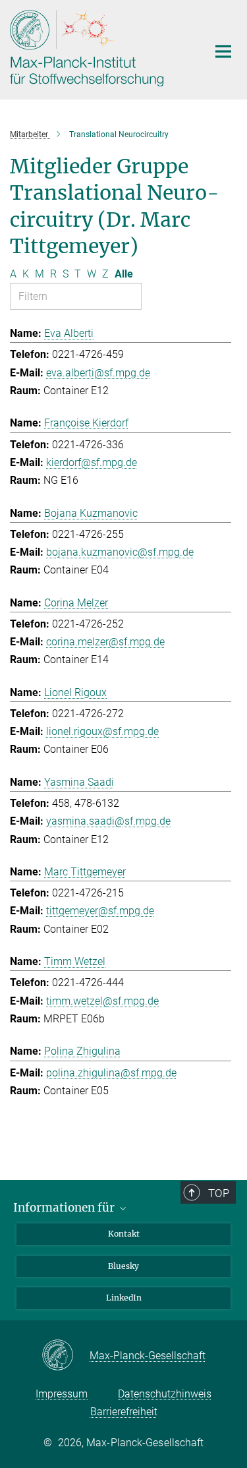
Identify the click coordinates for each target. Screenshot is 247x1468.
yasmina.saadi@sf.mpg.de (108, 821)
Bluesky (123, 1266)
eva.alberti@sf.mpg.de (98, 373)
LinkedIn (124, 1298)
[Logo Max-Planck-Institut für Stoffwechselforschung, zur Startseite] (99, 48)
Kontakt (124, 1234)
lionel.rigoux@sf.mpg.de (102, 731)
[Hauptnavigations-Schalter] (223, 51)
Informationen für (65, 1207)
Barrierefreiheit (123, 1411)
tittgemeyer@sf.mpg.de (100, 910)
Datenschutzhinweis (164, 1394)
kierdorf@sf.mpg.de (91, 462)
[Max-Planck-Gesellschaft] (65, 1356)
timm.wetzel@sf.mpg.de (102, 1001)
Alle (124, 274)
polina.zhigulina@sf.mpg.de (111, 1073)
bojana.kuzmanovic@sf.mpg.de (120, 552)
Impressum (62, 1394)
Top (218, 1193)
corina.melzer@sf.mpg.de (105, 641)
